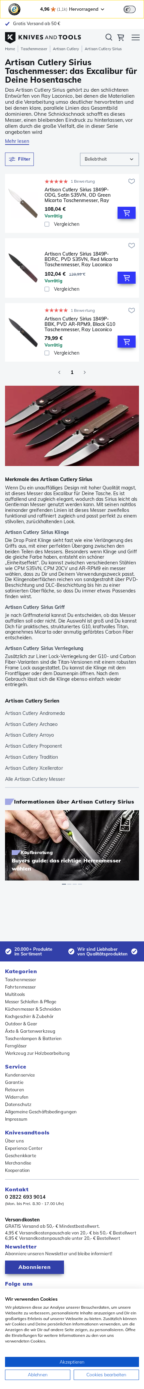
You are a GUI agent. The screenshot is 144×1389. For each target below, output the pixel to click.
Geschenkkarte (20, 1155)
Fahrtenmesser (20, 987)
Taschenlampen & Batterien (33, 1038)
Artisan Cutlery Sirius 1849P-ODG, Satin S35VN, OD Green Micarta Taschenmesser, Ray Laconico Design (78, 195)
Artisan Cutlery (66, 49)
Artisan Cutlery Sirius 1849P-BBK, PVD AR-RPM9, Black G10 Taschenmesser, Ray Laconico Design (80, 324)
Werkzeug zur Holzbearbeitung (37, 1053)
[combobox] (109, 159)
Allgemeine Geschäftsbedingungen (41, 1111)
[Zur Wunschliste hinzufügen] (131, 181)
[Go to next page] (84, 372)
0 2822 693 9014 (25, 1197)
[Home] (43, 36)
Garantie (14, 1082)
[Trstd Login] (134, 8)
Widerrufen (16, 1097)
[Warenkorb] (121, 38)
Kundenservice (20, 1075)
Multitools (15, 994)
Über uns (14, 1140)
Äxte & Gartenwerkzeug (30, 1031)
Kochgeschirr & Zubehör (29, 1016)
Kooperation (17, 1170)
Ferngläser (16, 1045)
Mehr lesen (17, 141)
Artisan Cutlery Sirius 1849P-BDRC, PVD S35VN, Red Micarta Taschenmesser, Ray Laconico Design (81, 259)
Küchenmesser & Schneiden (33, 1009)
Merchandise (18, 1163)
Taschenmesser (34, 49)
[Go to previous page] (59, 372)
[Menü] (136, 38)
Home (10, 49)
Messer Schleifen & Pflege (31, 1001)
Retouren (14, 1089)
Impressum (16, 1119)
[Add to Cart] (127, 213)
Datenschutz (18, 1104)
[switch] (130, 9)
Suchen (109, 38)
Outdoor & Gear (21, 1023)
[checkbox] (47, 224)
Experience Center (24, 1148)
